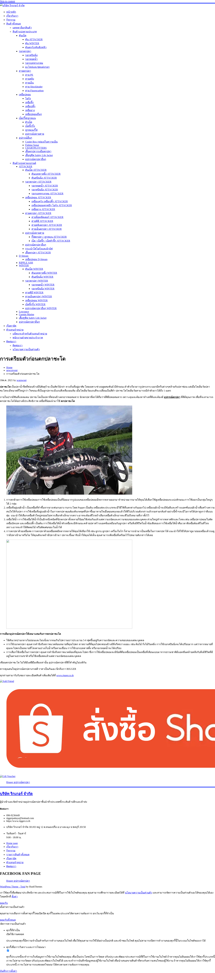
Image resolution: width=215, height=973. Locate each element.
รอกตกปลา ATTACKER (38, 181)
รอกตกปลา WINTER (36, 280)
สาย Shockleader (33, 86)
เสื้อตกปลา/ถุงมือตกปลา (38, 151)
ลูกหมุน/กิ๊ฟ (31, 130)
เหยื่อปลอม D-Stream (36, 259)
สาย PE (29, 75)
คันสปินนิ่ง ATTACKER (44, 177)
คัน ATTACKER (34, 39)
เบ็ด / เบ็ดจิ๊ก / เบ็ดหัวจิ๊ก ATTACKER (50, 240)
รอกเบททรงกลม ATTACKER (47, 193)
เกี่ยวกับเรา (12, 15)
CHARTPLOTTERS (36, 148)
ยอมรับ (4, 903)
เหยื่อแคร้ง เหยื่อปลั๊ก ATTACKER (49, 201)
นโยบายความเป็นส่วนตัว (26, 349)
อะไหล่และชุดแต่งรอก (37, 67)
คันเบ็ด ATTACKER (36, 170)
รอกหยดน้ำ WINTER (42, 284)
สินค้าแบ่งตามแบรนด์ (24, 163)
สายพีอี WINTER (34, 292)
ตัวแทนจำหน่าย (14, 329)
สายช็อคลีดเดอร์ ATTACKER (47, 217)
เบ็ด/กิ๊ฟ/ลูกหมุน (27, 118)
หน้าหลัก (11, 12)
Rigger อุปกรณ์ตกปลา (18, 782)
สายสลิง (29, 78)
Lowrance (24, 311)
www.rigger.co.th (65, 675)
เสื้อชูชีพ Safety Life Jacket (39, 155)
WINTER (24, 265)
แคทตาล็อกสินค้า (22, 27)
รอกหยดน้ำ (31, 59)
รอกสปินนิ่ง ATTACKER (44, 189)
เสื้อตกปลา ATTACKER (38, 252)
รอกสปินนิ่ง (31, 55)
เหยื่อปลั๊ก (30, 106)
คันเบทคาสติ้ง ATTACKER (46, 174)
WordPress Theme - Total (12, 886)
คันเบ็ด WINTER (34, 269)
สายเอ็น (29, 82)
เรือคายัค (11, 325)
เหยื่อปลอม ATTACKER (38, 197)
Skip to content (7, 1)
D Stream (23, 256)
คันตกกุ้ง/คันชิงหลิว (35, 47)
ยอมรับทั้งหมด (8, 920)
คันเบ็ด (22, 35)
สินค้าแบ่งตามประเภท (25, 31)
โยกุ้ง (28, 98)
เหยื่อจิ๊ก (29, 102)
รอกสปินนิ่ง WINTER (42, 288)
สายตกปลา (25, 71)
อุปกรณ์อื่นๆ (25, 137)
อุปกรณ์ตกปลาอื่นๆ (35, 159)
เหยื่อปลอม (25, 94)
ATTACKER (25, 166)
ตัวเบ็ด (28, 122)
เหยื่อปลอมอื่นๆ (33, 114)
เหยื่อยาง (30, 110)
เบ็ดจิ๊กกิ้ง (30, 126)
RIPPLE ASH (26, 262)
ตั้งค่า (15, 896)
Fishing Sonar (32, 145)
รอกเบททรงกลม (34, 63)
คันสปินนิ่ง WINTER (42, 276)
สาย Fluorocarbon (34, 90)
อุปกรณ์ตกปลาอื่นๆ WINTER (41, 308)
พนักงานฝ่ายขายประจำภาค (28, 337)
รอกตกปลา (25, 51)
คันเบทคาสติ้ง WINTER (44, 273)
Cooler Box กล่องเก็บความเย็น (41, 141)
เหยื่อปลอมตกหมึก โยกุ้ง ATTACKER (51, 205)
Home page (12, 843)
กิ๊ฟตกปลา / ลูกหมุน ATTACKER (49, 236)
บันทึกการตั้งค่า (8, 971)
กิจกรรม (10, 19)
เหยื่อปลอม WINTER (36, 300)
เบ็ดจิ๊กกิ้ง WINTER (35, 304)
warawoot (21, 380)
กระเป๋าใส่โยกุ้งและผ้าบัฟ (39, 248)
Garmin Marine (26, 314)
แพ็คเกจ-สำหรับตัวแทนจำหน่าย (30, 333)
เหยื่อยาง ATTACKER (43, 209)
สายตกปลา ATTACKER (38, 213)
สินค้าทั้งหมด (13, 23)
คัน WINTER (32, 43)
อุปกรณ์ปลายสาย (34, 134)
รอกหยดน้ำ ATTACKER (44, 185)
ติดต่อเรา (11, 341)
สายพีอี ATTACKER (42, 221)
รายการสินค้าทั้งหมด (17, 854)
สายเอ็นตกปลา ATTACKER (46, 229)
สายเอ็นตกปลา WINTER (38, 296)
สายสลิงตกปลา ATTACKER (46, 225)
